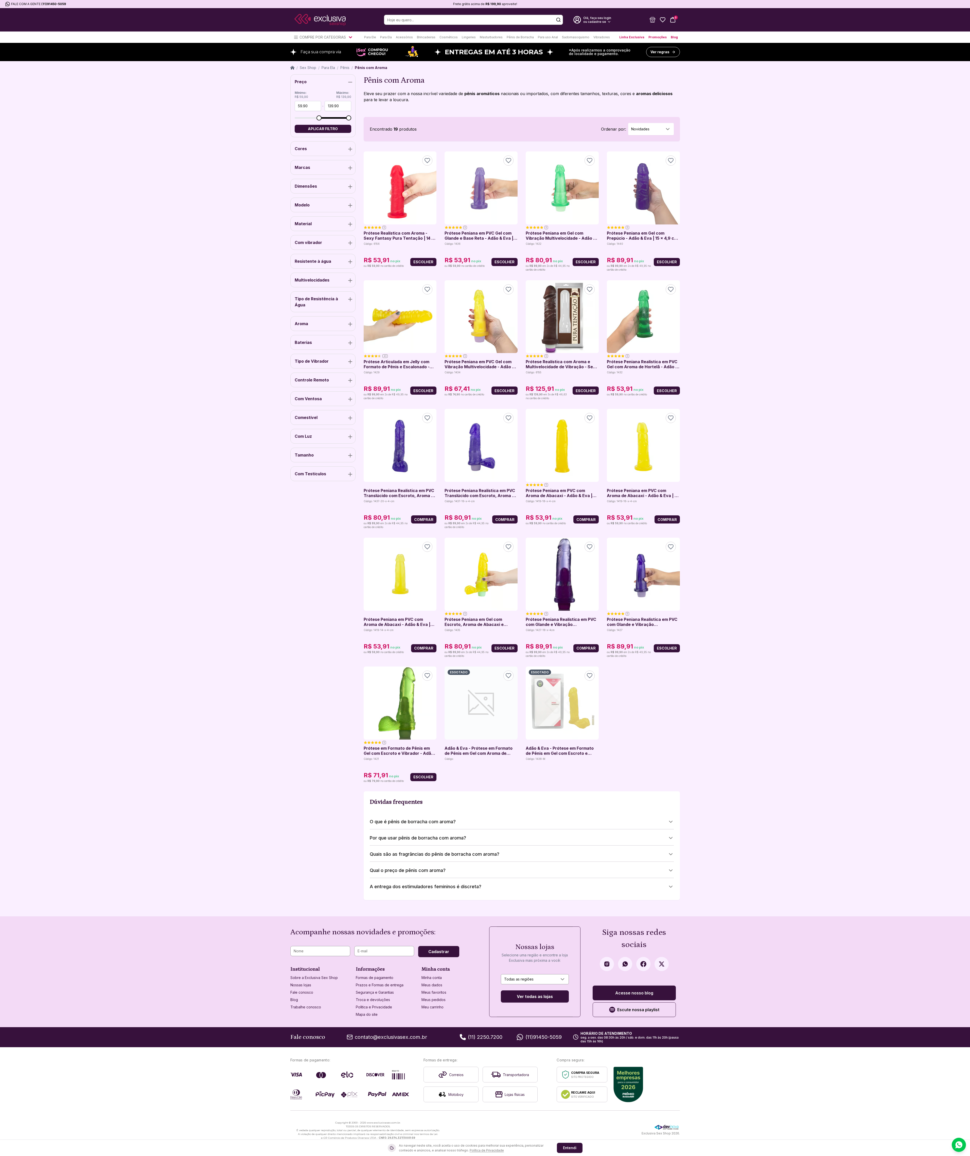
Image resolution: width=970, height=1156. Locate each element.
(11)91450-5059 (53, 4)
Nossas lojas (300, 985)
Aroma (301, 323)
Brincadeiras (426, 37)
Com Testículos (310, 473)
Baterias (303, 342)
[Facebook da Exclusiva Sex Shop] (643, 964)
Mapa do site (367, 1014)
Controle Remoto (312, 379)
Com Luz (303, 436)
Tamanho (304, 455)
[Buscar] (558, 19)
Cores (301, 148)
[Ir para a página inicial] (320, 20)
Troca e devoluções (373, 999)
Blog (674, 37)
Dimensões (306, 186)
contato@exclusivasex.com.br (391, 1037)
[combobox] (651, 129)
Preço (301, 81)
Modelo (302, 204)
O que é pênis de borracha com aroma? (413, 821)
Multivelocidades (312, 280)
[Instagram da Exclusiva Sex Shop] (607, 964)
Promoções (657, 37)
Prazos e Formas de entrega (379, 985)
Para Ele (370, 37)
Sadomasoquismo (575, 37)
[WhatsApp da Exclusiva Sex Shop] (625, 964)
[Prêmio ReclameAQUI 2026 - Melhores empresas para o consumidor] (628, 1084)
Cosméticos (448, 37)
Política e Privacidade (374, 1007)
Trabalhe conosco (305, 1007)
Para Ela (386, 37)
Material (303, 223)
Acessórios (404, 37)
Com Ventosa (308, 398)
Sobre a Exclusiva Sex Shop (314, 977)
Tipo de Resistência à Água (316, 301)
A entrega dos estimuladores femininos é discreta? (425, 886)
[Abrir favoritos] (663, 19)
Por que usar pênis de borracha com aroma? (418, 837)
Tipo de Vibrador (312, 361)
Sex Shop (308, 67)
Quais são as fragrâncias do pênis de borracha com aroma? (434, 854)
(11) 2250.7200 (485, 1037)
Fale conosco (301, 992)
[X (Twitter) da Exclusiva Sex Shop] (662, 964)
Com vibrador (308, 242)
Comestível (306, 417)
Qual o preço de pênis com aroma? (408, 870)
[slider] (319, 117)
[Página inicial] (292, 68)
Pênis (344, 67)
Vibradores (601, 37)
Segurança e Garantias (375, 992)
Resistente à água (313, 261)
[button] (652, 20)
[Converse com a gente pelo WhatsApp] (959, 1145)
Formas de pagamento (374, 977)
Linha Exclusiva (631, 37)
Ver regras (659, 52)
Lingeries (469, 37)
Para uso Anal (548, 37)
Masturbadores (491, 37)
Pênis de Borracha (520, 37)
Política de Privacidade (487, 1150)
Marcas (302, 167)
